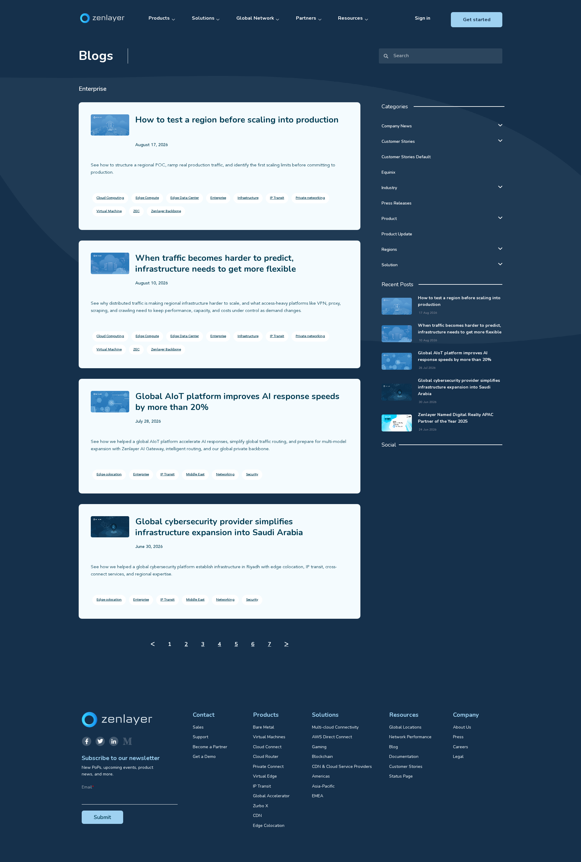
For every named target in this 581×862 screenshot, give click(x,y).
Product (389, 218)
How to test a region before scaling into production (237, 120)
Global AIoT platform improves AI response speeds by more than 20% (237, 402)
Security (252, 474)
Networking (225, 474)
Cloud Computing (110, 198)
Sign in (422, 18)
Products (159, 18)
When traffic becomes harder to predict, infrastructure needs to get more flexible (215, 263)
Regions (389, 249)
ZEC (136, 211)
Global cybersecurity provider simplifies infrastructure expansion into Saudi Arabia (219, 527)
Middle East (195, 474)
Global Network (255, 18)
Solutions (203, 18)
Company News (397, 126)
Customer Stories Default (406, 157)
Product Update (397, 234)
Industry (389, 188)
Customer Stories (398, 141)
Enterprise (218, 198)
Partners (306, 18)
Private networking (310, 198)
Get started (477, 19)
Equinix (388, 172)
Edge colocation (109, 474)
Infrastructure (248, 198)
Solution (390, 265)
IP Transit (277, 198)
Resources (350, 18)
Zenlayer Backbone (166, 211)
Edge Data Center (184, 198)
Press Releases (397, 203)
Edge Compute (147, 198)
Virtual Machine (109, 211)
